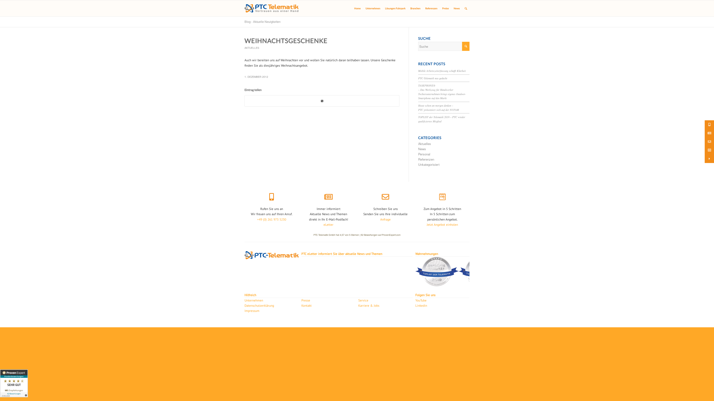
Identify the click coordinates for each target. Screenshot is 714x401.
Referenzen (426, 159)
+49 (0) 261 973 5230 (271, 219)
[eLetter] (328, 197)
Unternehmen (254, 300)
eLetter (328, 225)
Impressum (252, 311)
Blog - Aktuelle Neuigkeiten (263, 21)
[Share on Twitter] (322, 100)
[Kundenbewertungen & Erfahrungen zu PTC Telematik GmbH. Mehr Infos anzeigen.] (14, 383)
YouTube (421, 300)
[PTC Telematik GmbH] (271, 8)
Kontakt (306, 306)
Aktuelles (252, 48)
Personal (424, 154)
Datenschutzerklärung (259, 306)
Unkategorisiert (429, 164)
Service (363, 300)
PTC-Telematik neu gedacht (432, 78)
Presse (305, 300)
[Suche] (465, 8)
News (422, 148)
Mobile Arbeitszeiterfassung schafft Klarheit (442, 71)
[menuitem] (357, 8)
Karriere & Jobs (368, 306)
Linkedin (421, 306)
